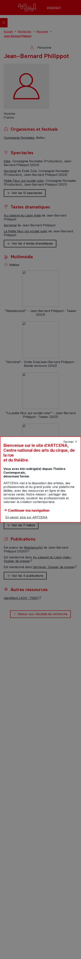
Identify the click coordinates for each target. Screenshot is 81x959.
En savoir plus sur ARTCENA (26, 517)
